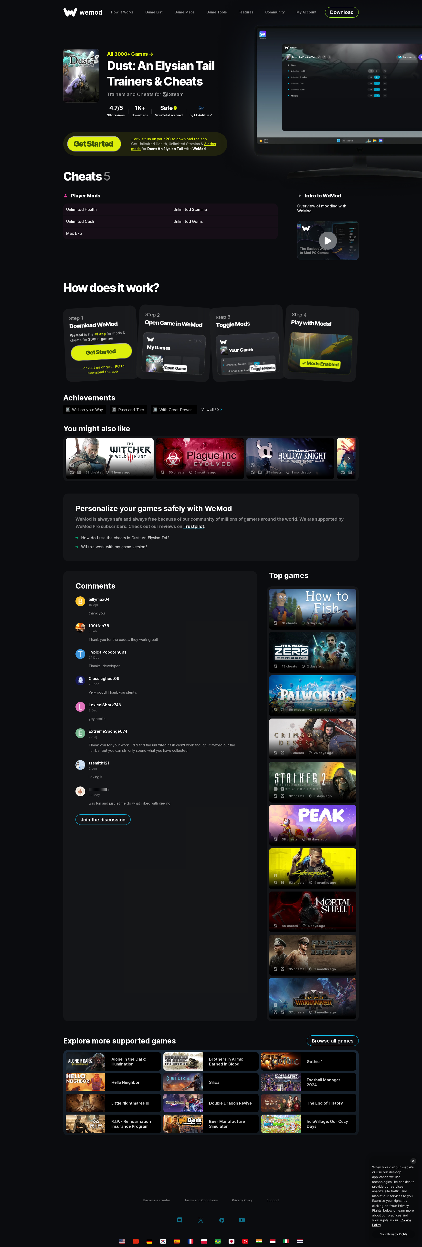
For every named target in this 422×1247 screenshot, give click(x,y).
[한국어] (163, 1241)
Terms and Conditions (201, 1200)
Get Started (93, 144)
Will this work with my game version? (114, 546)
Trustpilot (193, 526)
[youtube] (242, 1220)
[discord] (179, 1220)
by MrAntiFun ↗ (201, 115)
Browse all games (333, 1041)
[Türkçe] (245, 1241)
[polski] (204, 1241)
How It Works (122, 12)
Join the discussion (103, 820)
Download (342, 12)
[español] (177, 1241)
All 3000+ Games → (130, 54)
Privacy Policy (242, 1200)
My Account (306, 12)
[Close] (413, 1161)
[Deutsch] (149, 1241)
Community (275, 12)
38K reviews (116, 115)
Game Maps (184, 12)
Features (246, 12)
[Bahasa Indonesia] (272, 1241)
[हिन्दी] (259, 1241)
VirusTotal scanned (169, 115)
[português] (218, 1241)
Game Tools (216, 12)
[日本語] (231, 1241)
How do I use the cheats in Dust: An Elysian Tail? (125, 537)
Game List (154, 12)
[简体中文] (136, 1241)
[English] (122, 1241)
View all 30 (210, 410)
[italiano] (286, 1241)
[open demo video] (328, 240)
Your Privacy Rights (393, 1234)
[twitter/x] (201, 1220)
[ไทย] (300, 1241)
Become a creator (156, 1200)
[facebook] (221, 1221)
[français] (190, 1241)
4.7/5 (116, 107)
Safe (166, 107)
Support (273, 1200)
